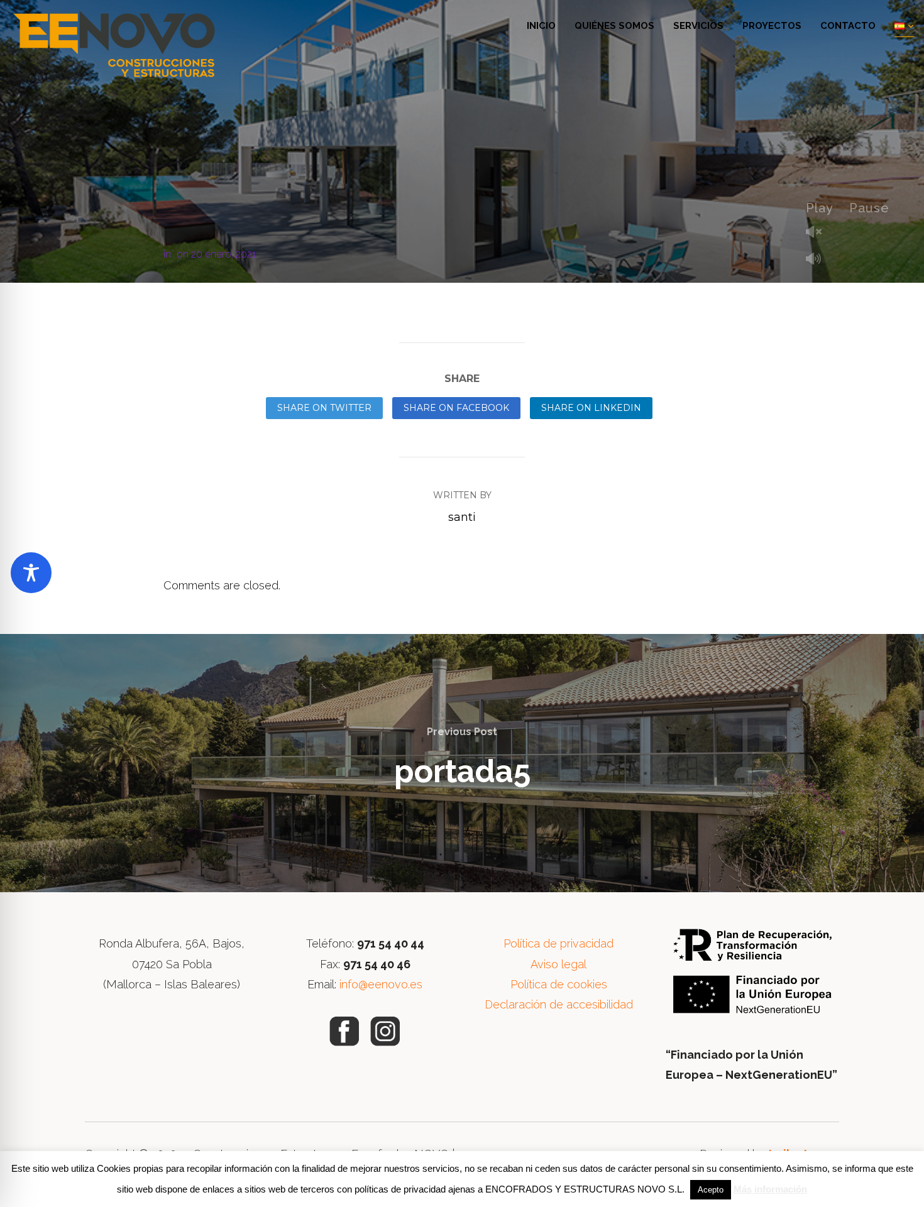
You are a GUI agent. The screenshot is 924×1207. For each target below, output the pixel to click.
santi (462, 517)
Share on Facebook (456, 407)
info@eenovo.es (380, 984)
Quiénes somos (614, 25)
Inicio (541, 25)
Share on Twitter (324, 407)
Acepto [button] (710, 1189)
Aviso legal (558, 964)
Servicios (698, 25)
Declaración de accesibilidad (559, 1004)
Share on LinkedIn (591, 407)
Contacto (848, 25)
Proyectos (771, 25)
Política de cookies (558, 984)
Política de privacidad (558, 943)
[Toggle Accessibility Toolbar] (31, 572)
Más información (770, 1189)
